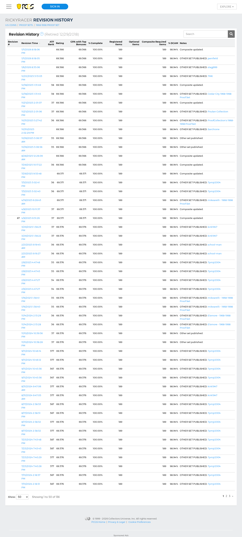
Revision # (13, 43)
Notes (183, 43)
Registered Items (115, 43)
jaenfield (213, 58)
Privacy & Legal (116, 522)
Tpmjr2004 (214, 182)
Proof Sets (26, 25)
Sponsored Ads (121, 535)
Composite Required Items (154, 43)
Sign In (55, 6)
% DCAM (173, 43)
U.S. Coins (10, 25)
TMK (210, 76)
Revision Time (29, 43)
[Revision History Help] (42, 33)
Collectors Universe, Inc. (122, 518)
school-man (215, 244)
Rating (60, 43)
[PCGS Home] (27, 6)
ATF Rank (51, 43)
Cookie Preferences (139, 522)
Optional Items (134, 43)
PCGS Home (98, 522)
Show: (12, 497)
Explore (227, 6)
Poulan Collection (218, 111)
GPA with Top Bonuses (78, 43)
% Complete (95, 43)
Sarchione (214, 129)
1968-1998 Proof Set (47, 25)
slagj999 (212, 67)
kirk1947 (212, 226)
